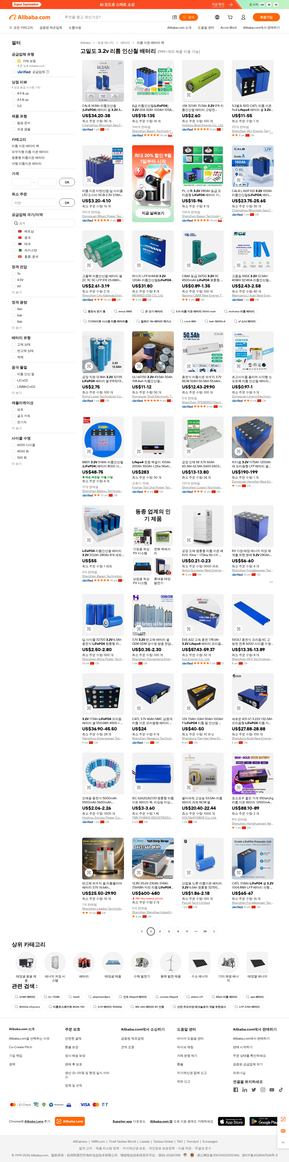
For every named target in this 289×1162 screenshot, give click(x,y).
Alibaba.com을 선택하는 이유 (29, 1038)
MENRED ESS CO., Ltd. (147, 295)
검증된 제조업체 (132, 1038)
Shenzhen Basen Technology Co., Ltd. (153, 131)
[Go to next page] (214, 931)
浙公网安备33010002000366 (218, 1155)
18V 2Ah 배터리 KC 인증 (149, 1006)
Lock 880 (190, 321)
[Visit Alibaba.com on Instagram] (263, 1089)
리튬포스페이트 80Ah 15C (69, 1006)
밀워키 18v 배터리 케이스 (156, 321)
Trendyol (192, 1141)
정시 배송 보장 (75, 1055)
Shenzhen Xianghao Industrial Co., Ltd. (153, 912)
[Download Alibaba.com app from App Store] (231, 1121)
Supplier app (122, 1121)
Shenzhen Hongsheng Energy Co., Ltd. (153, 659)
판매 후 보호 (73, 1064)
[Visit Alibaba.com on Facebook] (235, 1089)
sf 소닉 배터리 (247, 321)
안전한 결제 (73, 1038)
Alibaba (85, 42)
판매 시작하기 (243, 1047)
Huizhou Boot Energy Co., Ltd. (203, 125)
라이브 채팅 (185, 1047)
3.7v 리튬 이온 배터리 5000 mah (196, 311)
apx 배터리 (257, 996)
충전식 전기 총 (96, 311)
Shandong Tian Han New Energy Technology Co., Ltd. (203, 738)
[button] (174, 17)
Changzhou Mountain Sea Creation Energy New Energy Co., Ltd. (103, 125)
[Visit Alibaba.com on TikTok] (281, 1089)
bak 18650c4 (217, 321)
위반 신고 (183, 1081)
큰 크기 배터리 (154, 311)
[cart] (231, 18)
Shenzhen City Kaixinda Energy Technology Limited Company (103, 295)
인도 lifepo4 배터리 (135, 996)
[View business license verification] (185, 1155)
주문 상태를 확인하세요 (249, 1055)
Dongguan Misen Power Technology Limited (103, 216)
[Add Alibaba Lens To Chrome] (70, 1121)
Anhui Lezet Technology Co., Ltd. (103, 396)
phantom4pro (101, 996)
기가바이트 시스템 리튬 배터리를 (108, 321)
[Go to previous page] (142, 931)
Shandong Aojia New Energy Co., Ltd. (253, 738)
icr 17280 (54, 996)
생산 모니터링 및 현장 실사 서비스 (87, 1075)
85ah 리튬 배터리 (226, 996)
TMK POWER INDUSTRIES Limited (153, 817)
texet (76, 996)
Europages (210, 1141)
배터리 (125, 42)
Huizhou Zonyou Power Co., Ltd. (103, 817)
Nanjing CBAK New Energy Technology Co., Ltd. (203, 295)
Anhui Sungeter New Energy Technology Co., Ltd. (203, 570)
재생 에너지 (105, 42)
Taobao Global (163, 1141)
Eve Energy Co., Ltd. (196, 659)
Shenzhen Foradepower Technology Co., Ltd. (253, 570)
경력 (12, 1064)
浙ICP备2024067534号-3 (259, 1155)
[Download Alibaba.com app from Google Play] (264, 1121)
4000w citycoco (29, 1006)
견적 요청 (127, 1047)
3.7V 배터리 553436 (110, 1006)
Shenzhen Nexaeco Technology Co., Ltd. (153, 738)
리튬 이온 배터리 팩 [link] (150, 42)
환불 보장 (71, 1047)
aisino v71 (197, 996)
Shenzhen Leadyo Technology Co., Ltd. (103, 908)
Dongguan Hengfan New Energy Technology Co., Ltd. (253, 481)
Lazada (144, 1141)
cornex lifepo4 (169, 996)
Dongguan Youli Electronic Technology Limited (153, 396)
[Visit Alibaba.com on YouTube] (272, 1089)
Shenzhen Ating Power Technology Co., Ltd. (103, 659)
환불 (180, 1064)
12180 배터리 (27, 996)
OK (67, 182)
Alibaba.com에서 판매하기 (251, 1038)
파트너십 (239, 1073)
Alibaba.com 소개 (22, 1029)
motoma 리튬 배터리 (241, 311)
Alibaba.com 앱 (161, 1121)
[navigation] (43, 487)
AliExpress (80, 1141)
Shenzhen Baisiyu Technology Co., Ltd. (103, 491)
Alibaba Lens (33, 1121)
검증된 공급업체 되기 (248, 1064)
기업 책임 (15, 1055)
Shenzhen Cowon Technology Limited (203, 487)
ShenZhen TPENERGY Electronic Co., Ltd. (203, 402)
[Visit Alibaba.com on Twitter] (253, 1089)
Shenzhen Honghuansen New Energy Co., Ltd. (253, 823)
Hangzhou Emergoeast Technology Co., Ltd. (103, 738)
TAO (180, 1141)
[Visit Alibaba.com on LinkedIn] (244, 1089)
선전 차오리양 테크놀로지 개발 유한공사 (201, 1006)
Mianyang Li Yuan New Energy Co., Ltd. (253, 295)
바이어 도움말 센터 (190, 1038)
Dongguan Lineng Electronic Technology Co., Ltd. (253, 396)
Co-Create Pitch (20, 1047)
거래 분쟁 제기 (187, 1055)
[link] (283, 1119)
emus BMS (125, 311)
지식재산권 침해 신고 (192, 1073)
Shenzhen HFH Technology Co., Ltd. (253, 659)
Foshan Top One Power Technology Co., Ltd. (153, 487)
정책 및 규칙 (73, 1085)
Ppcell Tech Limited (196, 903)
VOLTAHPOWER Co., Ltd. (199, 817)
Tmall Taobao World (122, 1141)
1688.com (98, 1141)
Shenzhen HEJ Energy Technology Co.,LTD (253, 131)
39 (205, 931)
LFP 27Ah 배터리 (249, 1006)
